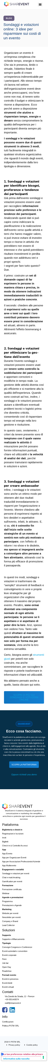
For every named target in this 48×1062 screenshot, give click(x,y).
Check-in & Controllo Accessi (15, 845)
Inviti (4, 837)
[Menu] (40, 5)
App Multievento (9, 865)
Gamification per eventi (12, 881)
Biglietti (5, 841)
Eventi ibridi (7, 983)
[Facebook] (4, 1010)
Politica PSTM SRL (10, 1026)
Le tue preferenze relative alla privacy (23, 1054)
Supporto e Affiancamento (13, 939)
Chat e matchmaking (11, 877)
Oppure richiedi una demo (24, 774)
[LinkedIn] (12, 1010)
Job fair (5, 963)
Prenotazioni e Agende (12, 905)
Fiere (4, 959)
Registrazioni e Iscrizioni (12, 834)
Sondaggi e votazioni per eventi (15, 873)
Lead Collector (8, 925)
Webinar (5, 893)
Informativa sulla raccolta (16, 1058)
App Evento (7, 853)
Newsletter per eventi (11, 917)
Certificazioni (7, 1022)
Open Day (6, 967)
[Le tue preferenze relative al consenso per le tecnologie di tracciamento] (43, 1057)
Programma (7, 901)
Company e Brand (10, 921)
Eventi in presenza (10, 979)
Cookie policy (32, 1045)
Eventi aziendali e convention (14, 951)
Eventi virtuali (8, 987)
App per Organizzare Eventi (14, 857)
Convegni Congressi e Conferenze (17, 947)
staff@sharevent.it (13, 1003)
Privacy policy (14, 1045)
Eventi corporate (9, 955)
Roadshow (6, 971)
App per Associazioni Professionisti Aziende (21, 861)
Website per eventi (10, 913)
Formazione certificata (11, 889)
